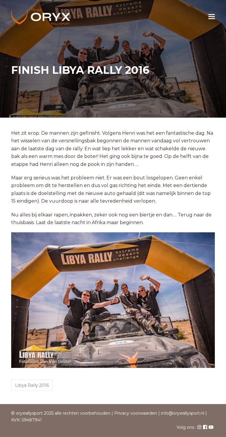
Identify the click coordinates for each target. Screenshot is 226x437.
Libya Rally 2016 (32, 385)
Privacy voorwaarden (135, 413)
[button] (211, 16)
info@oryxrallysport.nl (182, 413)
